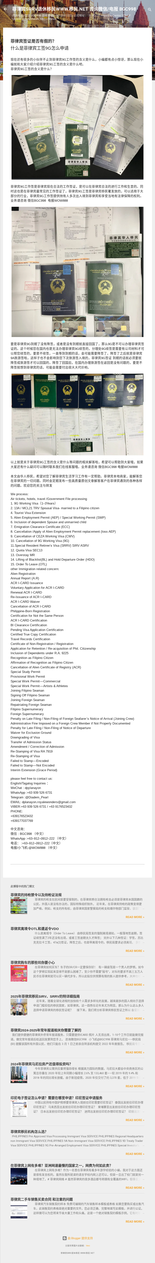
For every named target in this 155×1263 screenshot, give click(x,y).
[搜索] (149, 10)
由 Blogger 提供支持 (80, 1238)
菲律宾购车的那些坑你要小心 (33, 963)
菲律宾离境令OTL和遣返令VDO (35, 929)
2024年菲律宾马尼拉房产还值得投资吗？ (42, 1064)
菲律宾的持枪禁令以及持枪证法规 (36, 895)
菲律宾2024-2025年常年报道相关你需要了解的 (46, 1030)
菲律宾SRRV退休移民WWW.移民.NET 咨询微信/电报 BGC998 (74, 9)
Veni (88, 1245)
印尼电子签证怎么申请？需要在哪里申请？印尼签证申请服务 (56, 1098)
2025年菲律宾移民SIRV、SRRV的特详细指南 (45, 996)
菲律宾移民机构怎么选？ (29, 1132)
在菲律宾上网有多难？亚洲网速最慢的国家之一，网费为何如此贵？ (62, 1166)
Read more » (135, 917)
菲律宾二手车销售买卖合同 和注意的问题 (42, 1199)
